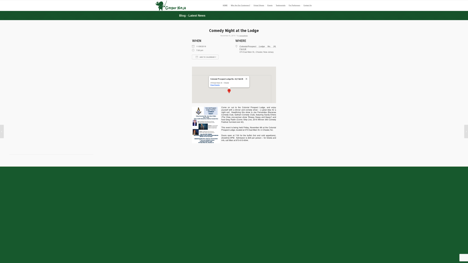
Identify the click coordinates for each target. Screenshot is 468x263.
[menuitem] (225, 5)
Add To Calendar (207, 57)
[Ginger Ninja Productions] (171, 5)
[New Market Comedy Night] (2, 131)
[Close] (246, 79)
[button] (229, 91)
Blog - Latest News (192, 15)
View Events (215, 85)
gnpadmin (243, 36)
